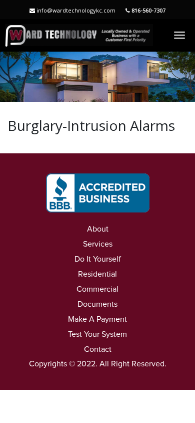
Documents (98, 304)
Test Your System (97, 334)
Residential (97, 274)
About (97, 229)
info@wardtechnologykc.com (75, 10)
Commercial (97, 289)
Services (97, 244)
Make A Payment (97, 319)
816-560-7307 (148, 10)
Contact (98, 349)
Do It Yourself (97, 259)
